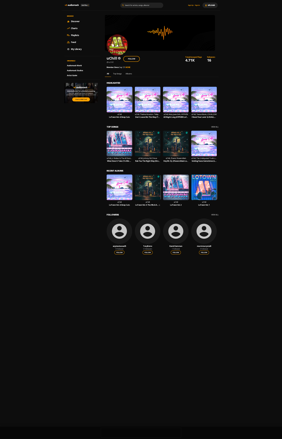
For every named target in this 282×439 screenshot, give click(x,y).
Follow (131, 59)
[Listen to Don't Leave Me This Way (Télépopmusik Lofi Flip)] (147, 99)
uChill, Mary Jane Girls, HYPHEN (176, 114)
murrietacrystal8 (204, 246)
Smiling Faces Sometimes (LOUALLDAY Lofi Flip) (204, 161)
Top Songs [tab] (117, 73)
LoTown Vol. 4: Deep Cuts (119, 117)
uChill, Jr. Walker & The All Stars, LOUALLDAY (119, 158)
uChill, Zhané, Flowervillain (176, 158)
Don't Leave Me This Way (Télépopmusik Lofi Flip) (147, 117)
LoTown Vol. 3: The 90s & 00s (146, 205)
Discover (75, 21)
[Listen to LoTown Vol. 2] (176, 187)
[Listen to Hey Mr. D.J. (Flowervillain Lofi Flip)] (176, 143)
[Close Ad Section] (95, 85)
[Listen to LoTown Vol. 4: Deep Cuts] (119, 99)
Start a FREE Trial (81, 99)
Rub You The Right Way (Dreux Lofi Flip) (147, 161)
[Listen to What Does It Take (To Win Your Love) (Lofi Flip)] (119, 143)
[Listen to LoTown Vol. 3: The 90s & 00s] (147, 187)
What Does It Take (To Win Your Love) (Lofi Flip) (119, 161)
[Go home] (71, 5)
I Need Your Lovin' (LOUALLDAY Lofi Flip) (204, 117)
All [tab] (108, 73)
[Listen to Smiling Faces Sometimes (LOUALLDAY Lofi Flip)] (204, 143)
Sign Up (191, 5)
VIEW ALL (215, 127)
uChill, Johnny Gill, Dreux (147, 158)
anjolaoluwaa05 (119, 246)
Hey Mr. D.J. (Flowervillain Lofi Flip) (175, 161)
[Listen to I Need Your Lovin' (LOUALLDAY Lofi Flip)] (204, 99)
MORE (127, 67)
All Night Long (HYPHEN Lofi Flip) (175, 117)
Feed (73, 42)
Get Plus (85, 5)
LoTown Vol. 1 (204, 205)
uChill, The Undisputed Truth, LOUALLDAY (204, 158)
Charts (74, 28)
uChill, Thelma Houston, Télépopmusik (147, 114)
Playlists (75, 35)
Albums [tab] (129, 73)
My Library (76, 49)
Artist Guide (72, 75)
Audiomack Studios (75, 70)
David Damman (175, 246)
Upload (211, 5)
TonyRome (147, 246)
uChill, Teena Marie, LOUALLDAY (204, 114)
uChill (119, 114)
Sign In (197, 5)
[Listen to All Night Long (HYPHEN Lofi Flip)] (176, 99)
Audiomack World (74, 65)
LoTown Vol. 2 (176, 205)
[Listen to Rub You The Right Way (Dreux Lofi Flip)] (147, 143)
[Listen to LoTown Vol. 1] (204, 187)
